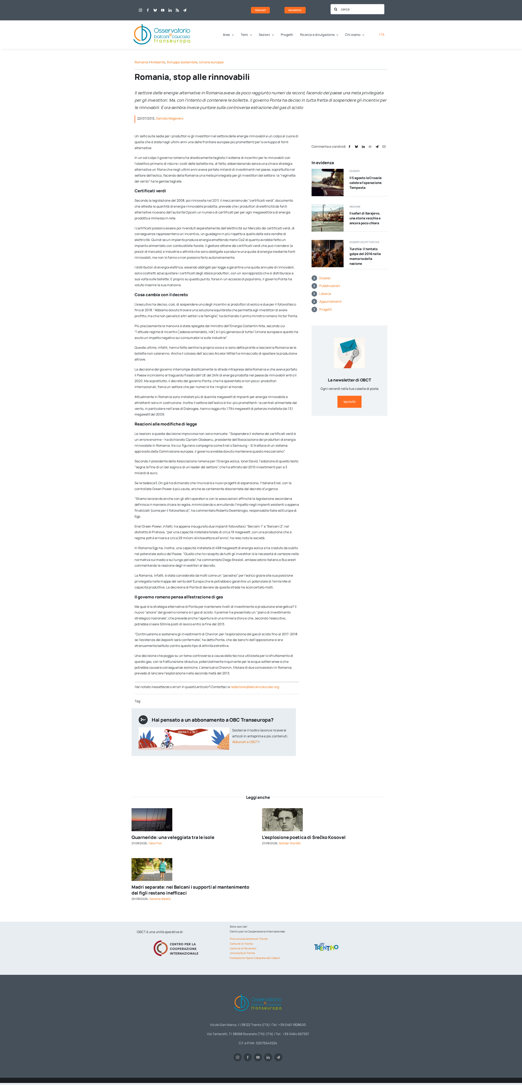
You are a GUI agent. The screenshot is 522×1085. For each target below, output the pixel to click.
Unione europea (211, 62)
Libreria (325, 293)
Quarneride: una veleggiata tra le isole (173, 837)
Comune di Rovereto (243, 948)
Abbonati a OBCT (245, 742)
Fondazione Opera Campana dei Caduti (255, 958)
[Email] (383, 147)
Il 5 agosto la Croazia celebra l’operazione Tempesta (365, 183)
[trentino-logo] (326, 943)
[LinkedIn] (363, 147)
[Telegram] (377, 147)
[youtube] (162, 10)
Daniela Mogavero (170, 118)
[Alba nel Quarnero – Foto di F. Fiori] (152, 810)
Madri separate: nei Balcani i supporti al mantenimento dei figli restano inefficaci (190, 890)
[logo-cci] (177, 940)
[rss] (177, 10)
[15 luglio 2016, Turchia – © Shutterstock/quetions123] (328, 241)
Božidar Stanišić (290, 843)
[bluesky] (155, 10)
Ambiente (157, 62)
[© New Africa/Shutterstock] (152, 859)
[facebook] (147, 10)
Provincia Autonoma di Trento (249, 939)
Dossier (325, 278)
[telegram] (184, 10)
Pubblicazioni (329, 286)
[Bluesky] (356, 147)
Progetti (325, 309)
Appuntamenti (330, 301)
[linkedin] (170, 10)
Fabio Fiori (155, 843)
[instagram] (140, 10)
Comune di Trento (241, 943)
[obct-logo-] (162, 22)
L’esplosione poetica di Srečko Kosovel (304, 837)
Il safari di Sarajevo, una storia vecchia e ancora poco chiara (365, 218)
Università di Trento (242, 953)
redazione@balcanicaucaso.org (254, 687)
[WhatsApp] (370, 147)
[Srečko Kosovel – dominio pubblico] (282, 810)
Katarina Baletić (160, 899)
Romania (141, 62)
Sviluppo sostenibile (182, 62)
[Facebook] (349, 147)
